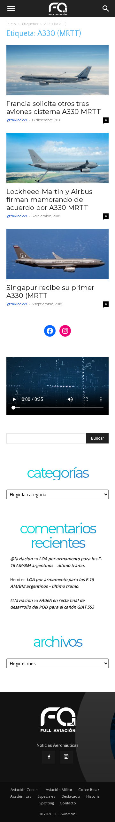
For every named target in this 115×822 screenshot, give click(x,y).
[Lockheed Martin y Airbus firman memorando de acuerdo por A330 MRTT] (57, 158)
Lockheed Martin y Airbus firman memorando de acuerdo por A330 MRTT (49, 199)
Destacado (70, 796)
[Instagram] (66, 757)
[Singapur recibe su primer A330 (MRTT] (57, 254)
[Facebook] (48, 757)
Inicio (11, 24)
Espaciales (46, 796)
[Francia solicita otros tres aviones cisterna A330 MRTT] (57, 70)
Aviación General (25, 790)
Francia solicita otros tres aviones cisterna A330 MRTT (53, 108)
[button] (11, 8)
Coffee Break (88, 790)
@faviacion (16, 119)
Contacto (68, 803)
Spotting (46, 803)
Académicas (20, 796)
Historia (93, 796)
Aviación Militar (59, 790)
